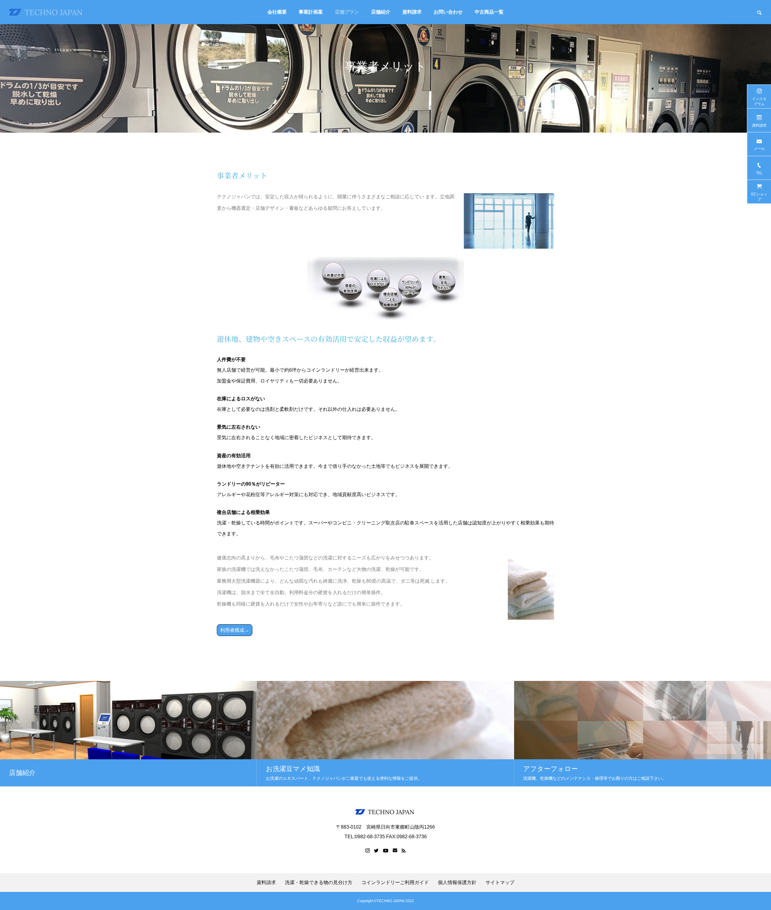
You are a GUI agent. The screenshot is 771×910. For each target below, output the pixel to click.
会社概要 (277, 11)
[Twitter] (376, 851)
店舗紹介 (380, 11)
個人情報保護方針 (457, 882)
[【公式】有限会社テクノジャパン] (46, 12)
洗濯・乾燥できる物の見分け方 (318, 882)
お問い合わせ (448, 11)
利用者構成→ (234, 630)
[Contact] (395, 851)
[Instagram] (367, 851)
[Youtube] (386, 851)
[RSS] (403, 851)
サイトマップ (499, 882)
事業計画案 (311, 11)
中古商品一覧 (489, 11)
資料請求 (412, 11)
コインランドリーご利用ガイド (395, 882)
